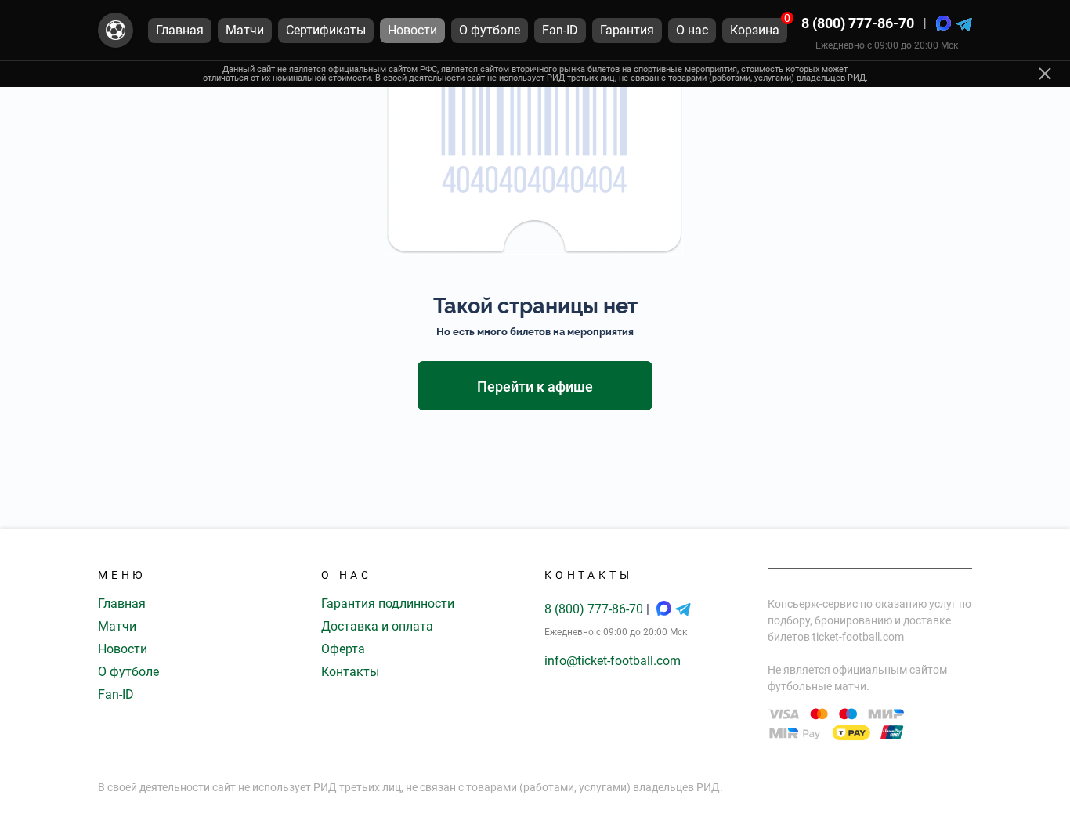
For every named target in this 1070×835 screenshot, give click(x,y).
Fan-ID (116, 694)
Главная (122, 603)
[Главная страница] (115, 30)
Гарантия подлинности (387, 603)
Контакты (350, 671)
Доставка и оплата (377, 626)
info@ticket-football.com (612, 660)
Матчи (117, 626)
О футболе (128, 671)
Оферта (343, 649)
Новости (122, 649)
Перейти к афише (535, 386)
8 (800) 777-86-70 (857, 23)
